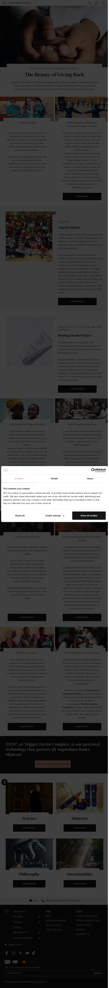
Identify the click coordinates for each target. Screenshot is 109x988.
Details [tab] (54, 478)
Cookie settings (53, 515)
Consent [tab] (19, 478)
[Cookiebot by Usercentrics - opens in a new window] (93, 470)
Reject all (20, 515)
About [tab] (90, 478)
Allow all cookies (89, 515)
